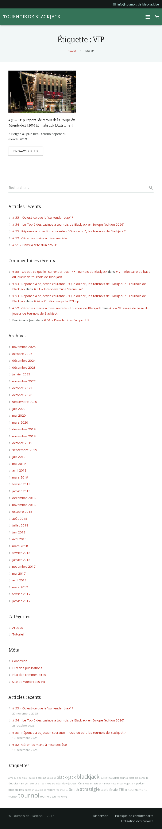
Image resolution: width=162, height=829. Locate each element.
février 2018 (21, 553)
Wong (64, 796)
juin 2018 (19, 532)
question (29, 789)
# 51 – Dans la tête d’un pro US (35, 245)
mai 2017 (19, 573)
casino (114, 777)
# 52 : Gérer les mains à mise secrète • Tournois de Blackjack (56, 308)
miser (120, 783)
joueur (72, 783)
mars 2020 (20, 422)
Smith (74, 789)
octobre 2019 (22, 443)
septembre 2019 (24, 450)
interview (62, 783)
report (51, 790)
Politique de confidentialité (134, 816)
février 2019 (21, 484)
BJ (55, 777)
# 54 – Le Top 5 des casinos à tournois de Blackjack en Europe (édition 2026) (68, 224)
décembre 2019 (24, 429)
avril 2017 (19, 580)
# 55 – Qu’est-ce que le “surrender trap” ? (42, 217)
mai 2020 (19, 415)
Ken (81, 783)
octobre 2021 (22, 388)
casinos (124, 777)
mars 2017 (20, 587)
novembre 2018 (24, 505)
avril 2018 (19, 539)
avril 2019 (19, 470)
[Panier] (156, 16)
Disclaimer (100, 816)
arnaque (13, 777)
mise (113, 783)
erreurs (42, 783)
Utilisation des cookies (137, 821)
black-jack (66, 777)
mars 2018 (20, 546)
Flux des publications (27, 668)
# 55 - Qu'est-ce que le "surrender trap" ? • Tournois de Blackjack (59, 271)
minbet (106, 783)
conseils (143, 777)
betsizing (41, 777)
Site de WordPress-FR (28, 681)
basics (32, 777)
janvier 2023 (21, 374)
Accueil (72, 50)
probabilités (16, 790)
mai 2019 (19, 463)
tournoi (28, 795)
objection (129, 783)
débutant (14, 783)
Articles (17, 627)
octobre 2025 (22, 354)
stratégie (90, 789)
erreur (33, 783)
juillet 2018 (20, 525)
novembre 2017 (24, 566)
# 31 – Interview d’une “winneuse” (58, 289)
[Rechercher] (149, 188)
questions (40, 789)
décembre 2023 (24, 367)
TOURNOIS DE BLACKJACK (32, 17)
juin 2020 (19, 408)
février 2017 (21, 594)
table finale (109, 789)
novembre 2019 (24, 436)
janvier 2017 (21, 601)
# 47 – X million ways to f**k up (56, 301)
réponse (60, 789)
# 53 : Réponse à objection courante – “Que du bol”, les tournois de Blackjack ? (69, 231)
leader (88, 783)
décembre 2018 (24, 498)
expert (51, 783)
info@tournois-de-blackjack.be (138, 4)
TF (126, 789)
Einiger (25, 783)
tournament (137, 789)
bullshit (104, 777)
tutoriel (56, 796)
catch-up (133, 777)
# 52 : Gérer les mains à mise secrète (39, 238)
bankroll (23, 777)
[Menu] (147, 17)
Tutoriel (18, 634)
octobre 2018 (22, 511)
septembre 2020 (24, 402)
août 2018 (19, 518)
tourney (12, 796)
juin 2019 (19, 456)
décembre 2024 (24, 360)
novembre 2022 (24, 381)
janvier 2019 (21, 491)
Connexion (19, 661)
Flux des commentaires (29, 674)
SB (67, 789)
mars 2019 (20, 477)
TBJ (121, 789)
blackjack (88, 776)
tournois (45, 796)
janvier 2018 (21, 560)
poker (140, 783)
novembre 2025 (24, 347)
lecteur (97, 783)
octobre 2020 (22, 395)
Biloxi (50, 777)
